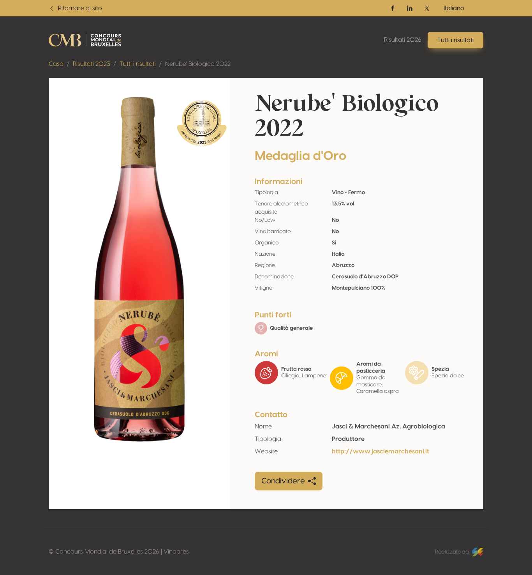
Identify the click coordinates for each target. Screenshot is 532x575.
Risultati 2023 (91, 64)
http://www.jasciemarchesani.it (380, 451)
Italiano (454, 8)
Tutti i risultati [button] (455, 40)
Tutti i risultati (138, 64)
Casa (56, 64)
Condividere (283, 481)
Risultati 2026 (402, 40)
